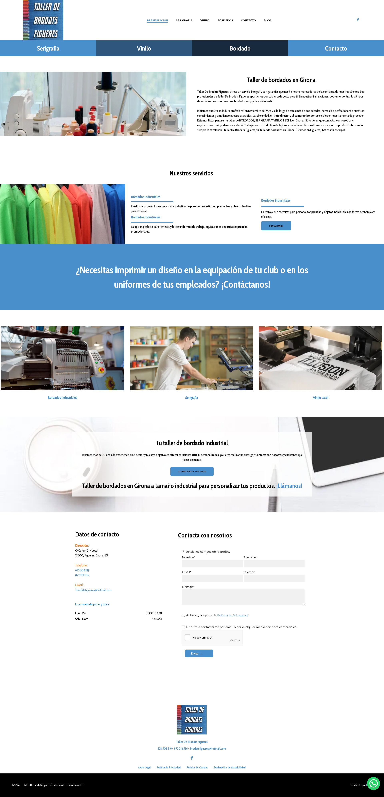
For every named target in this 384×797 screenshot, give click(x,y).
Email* (186, 572)
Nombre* (188, 557)
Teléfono (249, 572)
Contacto (336, 48)
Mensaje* (188, 587)
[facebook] (357, 20)
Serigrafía (48, 48)
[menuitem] (157, 20)
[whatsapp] (373, 784)
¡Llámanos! (289, 486)
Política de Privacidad (232, 615)
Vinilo (144, 48)
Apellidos (249, 557)
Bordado (240, 48)
